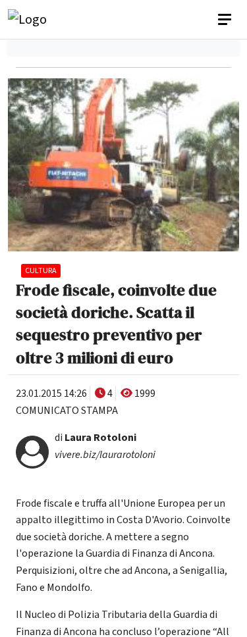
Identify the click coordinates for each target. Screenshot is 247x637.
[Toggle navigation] (226, 20)
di (95, 437)
